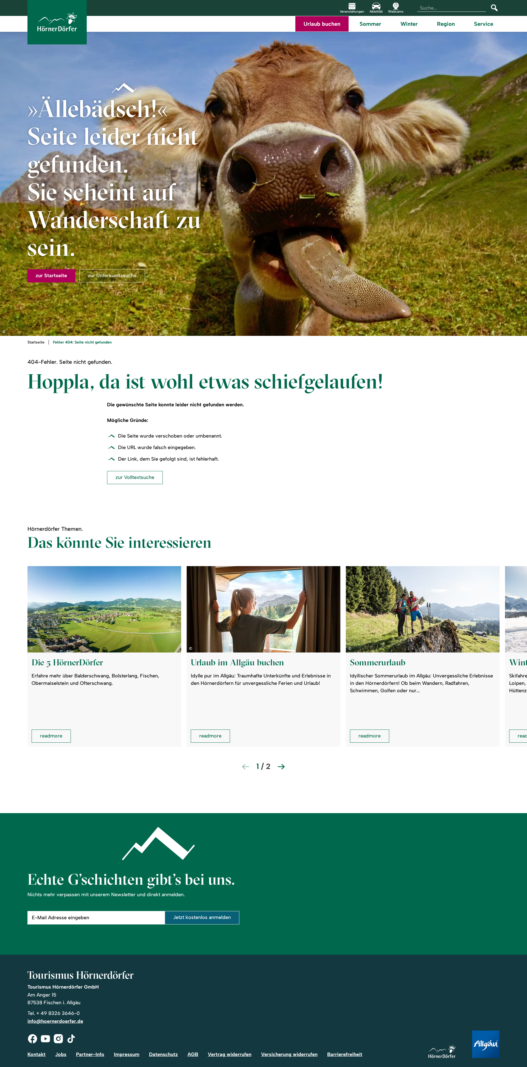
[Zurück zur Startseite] (57, 22)
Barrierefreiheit (344, 1054)
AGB (192, 1054)
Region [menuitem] (446, 24)
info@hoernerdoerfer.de (55, 1021)
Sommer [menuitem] (370, 24)
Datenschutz (163, 1054)
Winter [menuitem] (409, 24)
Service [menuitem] (483, 24)
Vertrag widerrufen (229, 1054)
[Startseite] (442, 1052)
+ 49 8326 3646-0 (58, 1013)
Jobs (60, 1054)
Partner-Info (90, 1054)
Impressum (126, 1054)
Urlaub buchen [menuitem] (322, 24)
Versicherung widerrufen (289, 1054)
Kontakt (36, 1054)
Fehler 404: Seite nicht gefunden (82, 342)
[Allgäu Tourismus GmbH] (486, 1045)
